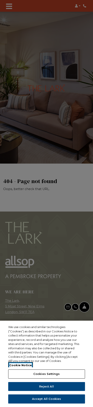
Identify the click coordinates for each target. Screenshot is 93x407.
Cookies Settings (46, 374)
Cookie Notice (20, 365)
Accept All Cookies (46, 398)
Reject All (46, 386)
